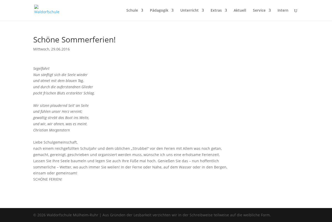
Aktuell (240, 11)
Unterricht (189, 11)
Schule (132, 11)
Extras (216, 11)
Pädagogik (159, 11)
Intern (283, 11)
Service (259, 11)
